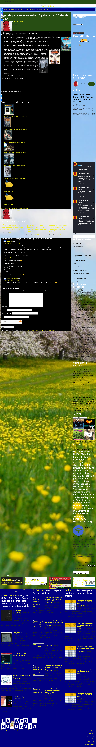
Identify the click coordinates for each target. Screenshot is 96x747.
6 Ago (85, 202)
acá (59, 38)
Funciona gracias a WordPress (9, 730)
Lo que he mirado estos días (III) (84, 326)
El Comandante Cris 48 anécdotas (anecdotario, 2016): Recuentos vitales (83, 392)
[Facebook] (36, 94)
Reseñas (26, 9)
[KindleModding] (6, 615)
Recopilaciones (19, 9)
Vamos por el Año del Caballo (81, 273)
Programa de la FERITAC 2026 (53, 644)
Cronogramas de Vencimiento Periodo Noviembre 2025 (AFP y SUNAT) (85, 671)
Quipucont (70, 590)
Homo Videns (85, 327)
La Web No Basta (10, 595)
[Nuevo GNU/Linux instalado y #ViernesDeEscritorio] (6, 658)
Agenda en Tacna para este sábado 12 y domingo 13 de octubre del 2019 (12, 228)
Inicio (5, 9)
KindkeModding (80, 290)
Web (2, 317)
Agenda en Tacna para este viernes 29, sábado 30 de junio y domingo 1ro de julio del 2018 (35, 229)
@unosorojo (80, 174)
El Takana (38, 590)
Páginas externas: (77, 12)
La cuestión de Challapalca (80, 270)
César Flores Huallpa (12, 278)
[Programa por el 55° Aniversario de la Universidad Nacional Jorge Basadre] (38, 625)
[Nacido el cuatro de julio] (6, 701)
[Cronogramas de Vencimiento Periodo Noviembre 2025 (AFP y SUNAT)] (70, 674)
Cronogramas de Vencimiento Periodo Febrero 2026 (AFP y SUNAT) (85, 602)
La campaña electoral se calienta (82, 267)
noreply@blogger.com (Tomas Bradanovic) (83, 536)
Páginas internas (43, 9)
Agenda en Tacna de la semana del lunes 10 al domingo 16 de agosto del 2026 (53, 667)
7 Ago (85, 189)
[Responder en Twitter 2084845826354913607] (78, 227)
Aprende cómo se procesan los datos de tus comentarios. (40, 330)
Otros (83, 334)
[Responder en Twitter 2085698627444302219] (78, 196)
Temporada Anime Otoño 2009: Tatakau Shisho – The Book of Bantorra (83, 98)
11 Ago (85, 174)
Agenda (4, 224)
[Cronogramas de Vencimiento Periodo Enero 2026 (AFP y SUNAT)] (70, 628)
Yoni (83, 297)
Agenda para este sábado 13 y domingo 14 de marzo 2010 (13, 206)
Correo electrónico (6, 313)
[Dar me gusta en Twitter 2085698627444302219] (84, 196)
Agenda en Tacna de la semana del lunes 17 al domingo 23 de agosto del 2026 (53, 599)
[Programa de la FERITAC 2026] (38, 648)
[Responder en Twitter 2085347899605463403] (78, 212)
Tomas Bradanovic (83, 449)
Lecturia (75, 263)
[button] (91, 9)
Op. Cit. (84, 322)
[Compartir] (36, 100)
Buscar (75, 233)
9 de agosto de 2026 (7, 582)
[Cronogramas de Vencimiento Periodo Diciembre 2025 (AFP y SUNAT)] (70, 651)
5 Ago (85, 218)
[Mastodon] (36, 97)
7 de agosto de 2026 (31, 582)
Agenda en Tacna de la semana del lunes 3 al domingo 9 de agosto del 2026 (53, 690)
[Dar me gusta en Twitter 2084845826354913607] (84, 227)
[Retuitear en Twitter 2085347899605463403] (81, 212)
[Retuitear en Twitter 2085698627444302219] (81, 196)
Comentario (4, 306)
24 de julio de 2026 (54, 586)
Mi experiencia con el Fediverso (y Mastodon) (82, 581)
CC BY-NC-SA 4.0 (83, 566)
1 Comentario (75, 104)
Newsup (24, 730)
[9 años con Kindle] (6, 637)
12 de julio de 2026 (78, 584)
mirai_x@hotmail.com (17, 274)
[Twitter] (36, 96)
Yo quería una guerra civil (80, 282)
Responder (7, 277)
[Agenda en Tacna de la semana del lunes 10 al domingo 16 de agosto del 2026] (38, 670)
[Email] (36, 98)
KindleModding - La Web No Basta (82, 408)
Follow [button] (91, 84)
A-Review (84, 353)
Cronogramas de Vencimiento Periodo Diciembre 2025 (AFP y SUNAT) (85, 648)
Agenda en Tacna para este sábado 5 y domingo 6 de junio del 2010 (15, 208)
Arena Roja (85, 358)
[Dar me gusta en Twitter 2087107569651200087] (84, 183)
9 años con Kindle (78, 246)
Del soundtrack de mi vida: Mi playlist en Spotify (84, 441)
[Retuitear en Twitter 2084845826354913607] (81, 227)
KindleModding (77, 243)
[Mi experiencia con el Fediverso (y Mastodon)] (6, 680)
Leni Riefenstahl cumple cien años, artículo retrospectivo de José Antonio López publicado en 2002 (85, 309)
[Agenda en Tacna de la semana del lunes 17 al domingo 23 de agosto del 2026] (38, 602)
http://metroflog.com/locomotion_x (13, 258)
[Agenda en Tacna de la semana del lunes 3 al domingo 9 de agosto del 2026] (38, 693)
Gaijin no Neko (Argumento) (83, 356)
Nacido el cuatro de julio (79, 260)
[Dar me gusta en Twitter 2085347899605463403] (84, 212)
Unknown (9, 241)
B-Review (84, 344)
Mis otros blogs (34, 9)
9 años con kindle (80, 295)
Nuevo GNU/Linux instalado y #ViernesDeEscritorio (57, 582)
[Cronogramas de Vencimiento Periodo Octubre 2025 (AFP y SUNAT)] (70, 697)
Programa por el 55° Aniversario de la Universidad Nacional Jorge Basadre (54, 622)
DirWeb (84, 292)
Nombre (3, 310)
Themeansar (31, 730)
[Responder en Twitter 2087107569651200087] (78, 183)
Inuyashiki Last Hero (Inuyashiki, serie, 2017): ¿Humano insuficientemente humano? (84, 349)
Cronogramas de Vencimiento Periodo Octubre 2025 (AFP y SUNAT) (85, 694)
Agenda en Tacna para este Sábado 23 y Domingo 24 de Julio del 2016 (58, 229)
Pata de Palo (85, 312)
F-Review (84, 304)
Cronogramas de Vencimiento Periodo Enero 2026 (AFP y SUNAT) (85, 625)
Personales (11, 9)
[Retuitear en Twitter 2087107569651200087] (81, 183)
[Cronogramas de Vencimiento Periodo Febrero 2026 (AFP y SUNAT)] (70, 605)
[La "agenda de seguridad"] (78, 530)
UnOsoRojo (18, 22)
